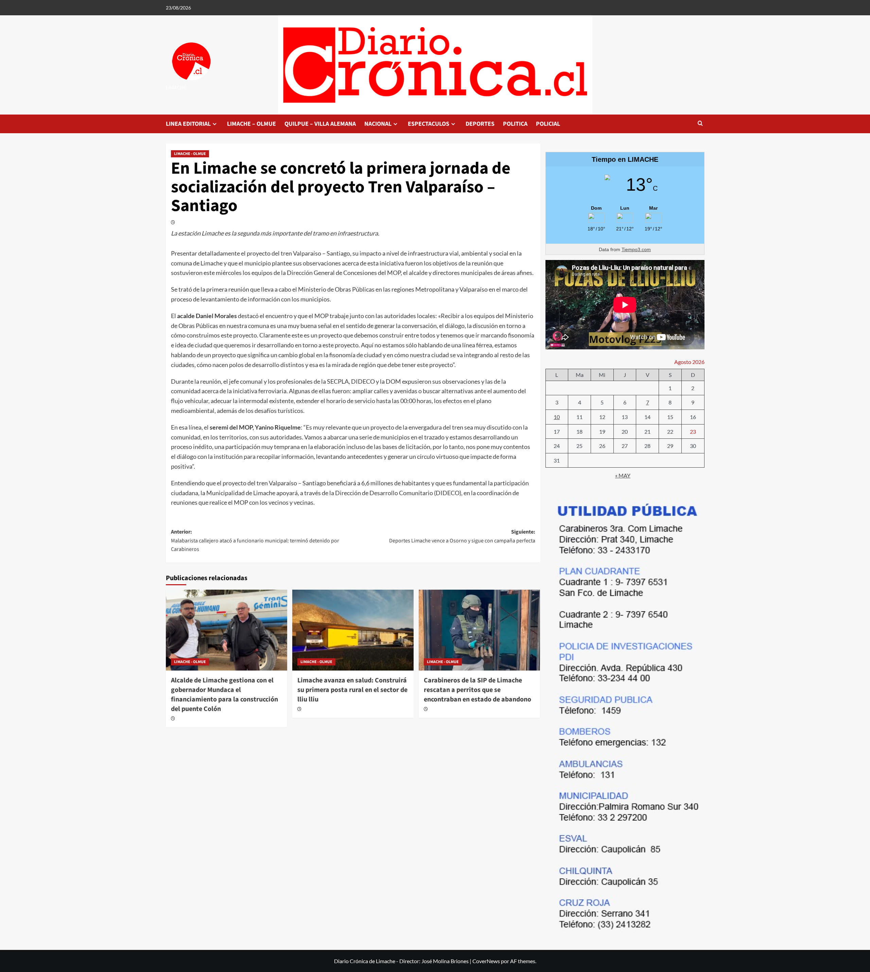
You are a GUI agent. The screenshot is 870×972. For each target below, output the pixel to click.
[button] (700, 124)
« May (622, 475)
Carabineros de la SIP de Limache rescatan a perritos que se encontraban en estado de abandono (477, 690)
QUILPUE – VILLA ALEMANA (320, 124)
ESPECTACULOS (428, 124)
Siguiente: (462, 536)
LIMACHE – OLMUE (251, 124)
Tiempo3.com (636, 249)
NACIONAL (378, 124)
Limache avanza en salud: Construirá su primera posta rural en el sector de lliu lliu (352, 690)
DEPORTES (480, 124)
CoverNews (486, 961)
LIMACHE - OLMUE (190, 154)
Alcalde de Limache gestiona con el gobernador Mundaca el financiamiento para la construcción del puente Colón (224, 695)
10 (557, 417)
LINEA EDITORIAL (188, 124)
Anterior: (255, 540)
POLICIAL (548, 124)
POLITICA (515, 124)
